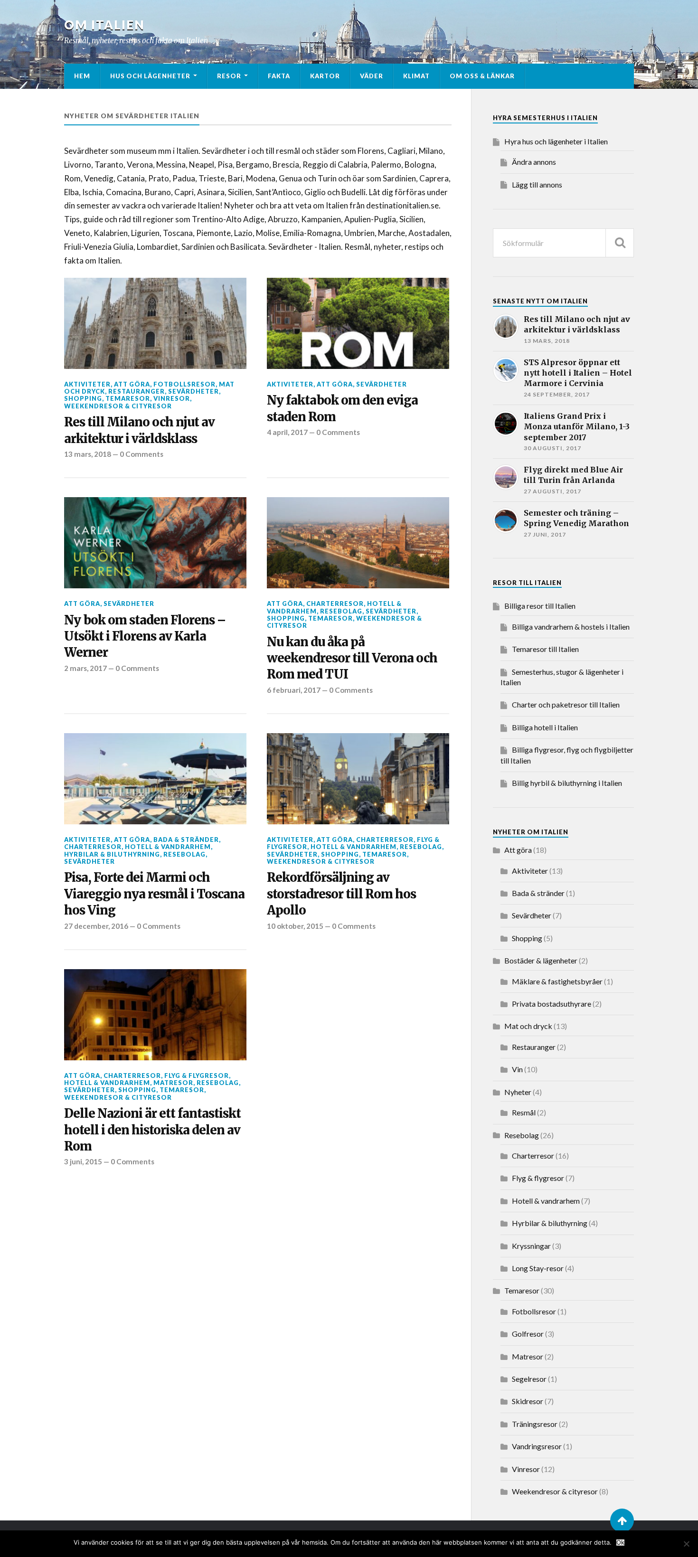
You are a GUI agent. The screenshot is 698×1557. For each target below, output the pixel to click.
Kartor (325, 76)
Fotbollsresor (184, 384)
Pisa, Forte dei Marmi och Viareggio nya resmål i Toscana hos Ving (154, 894)
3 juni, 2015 (83, 1161)
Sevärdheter (193, 391)
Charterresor (335, 603)
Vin (517, 1069)
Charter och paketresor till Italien (566, 704)
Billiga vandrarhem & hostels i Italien (571, 626)
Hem (82, 76)
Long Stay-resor (538, 1268)
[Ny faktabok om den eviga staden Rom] (358, 323)
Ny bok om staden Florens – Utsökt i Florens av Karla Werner (145, 637)
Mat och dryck (528, 1025)
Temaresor (127, 398)
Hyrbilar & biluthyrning (112, 854)
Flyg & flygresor (196, 1075)
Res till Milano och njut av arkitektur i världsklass (139, 430)
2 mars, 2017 (85, 668)
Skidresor (527, 1401)
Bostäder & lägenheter (540, 960)
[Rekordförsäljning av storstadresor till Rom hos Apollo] (358, 778)
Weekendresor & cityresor (118, 406)
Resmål (524, 1112)
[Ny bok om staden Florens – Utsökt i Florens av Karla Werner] (155, 542)
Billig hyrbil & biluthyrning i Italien (567, 782)
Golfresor (528, 1333)
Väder (371, 76)
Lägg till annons (537, 184)
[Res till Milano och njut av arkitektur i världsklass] (155, 323)
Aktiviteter (87, 384)
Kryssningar (531, 1245)
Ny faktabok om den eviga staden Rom (342, 408)
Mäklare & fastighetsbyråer (557, 981)
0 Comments (141, 454)
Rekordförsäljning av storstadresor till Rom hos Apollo (341, 894)
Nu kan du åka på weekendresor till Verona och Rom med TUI (352, 658)
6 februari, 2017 (294, 690)
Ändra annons (534, 161)
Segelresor (529, 1378)
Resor (229, 76)
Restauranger (136, 391)
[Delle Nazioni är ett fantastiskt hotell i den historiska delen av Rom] (155, 1014)
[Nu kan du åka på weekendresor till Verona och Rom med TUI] (358, 542)
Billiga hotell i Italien (545, 727)
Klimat (416, 76)
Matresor (173, 1082)
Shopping (83, 398)
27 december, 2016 (96, 926)
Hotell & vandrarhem (168, 846)
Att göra (132, 384)
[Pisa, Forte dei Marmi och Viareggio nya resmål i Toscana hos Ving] (155, 778)
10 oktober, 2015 (295, 926)
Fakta (279, 76)
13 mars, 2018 (87, 454)
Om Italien (104, 25)
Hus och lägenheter (150, 76)
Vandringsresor (537, 1446)
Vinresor (171, 398)
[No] (686, 1543)
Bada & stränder (186, 839)
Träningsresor (534, 1423)
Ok (620, 1542)
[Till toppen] (622, 1520)
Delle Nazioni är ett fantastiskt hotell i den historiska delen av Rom (152, 1130)
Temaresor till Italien (545, 648)
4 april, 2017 (287, 432)
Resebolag (341, 611)
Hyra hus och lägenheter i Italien (556, 141)
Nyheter (517, 1091)
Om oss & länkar (482, 76)
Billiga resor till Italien (539, 605)
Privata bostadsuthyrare (551, 1003)
